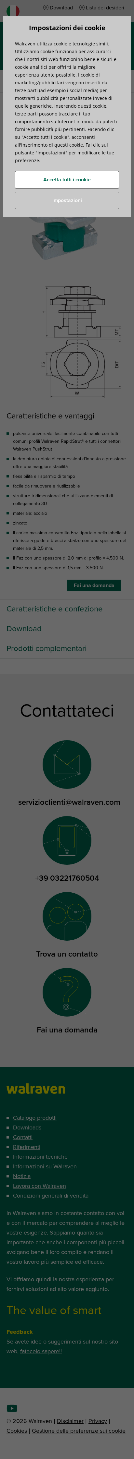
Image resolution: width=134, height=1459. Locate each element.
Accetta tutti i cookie (67, 179)
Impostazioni (67, 200)
